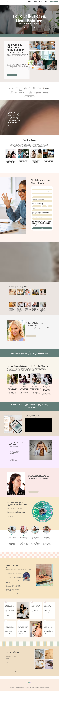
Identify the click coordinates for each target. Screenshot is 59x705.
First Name (7, 658)
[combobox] (42, 189)
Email (33, 208)
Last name (34, 195)
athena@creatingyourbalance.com (11, 656)
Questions (7, 666)
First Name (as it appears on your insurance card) (40, 191)
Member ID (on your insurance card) (38, 199)
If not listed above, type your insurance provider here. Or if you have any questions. (41, 213)
